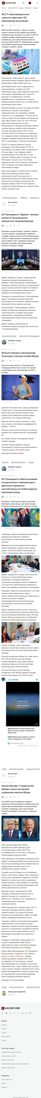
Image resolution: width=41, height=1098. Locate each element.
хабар (16, 450)
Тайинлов (28, 8)
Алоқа (3, 1083)
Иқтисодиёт (5, 1036)
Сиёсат (4, 1029)
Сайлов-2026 (12, 8)
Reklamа (4, 1087)
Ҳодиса (35, 8)
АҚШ (4, 769)
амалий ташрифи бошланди (12, 956)
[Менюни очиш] (37, 2)
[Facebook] (14, 26)
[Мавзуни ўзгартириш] (31, 3)
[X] (18, 26)
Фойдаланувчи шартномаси (11, 1052)
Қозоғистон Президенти (29, 336)
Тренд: (3, 8)
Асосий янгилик (9, 336)
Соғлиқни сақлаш (9, 198)
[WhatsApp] (6, 26)
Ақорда (20, 8)
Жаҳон (3, 1040)
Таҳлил (3, 1033)
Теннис (5, 462)
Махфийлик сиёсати (8, 1056)
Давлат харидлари (8, 1068)
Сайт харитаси (6, 1079)
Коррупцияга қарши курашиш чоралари (15, 1064)
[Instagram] (2, 26)
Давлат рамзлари (7, 1060)
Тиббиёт (23, 198)
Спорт (31, 462)
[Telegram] (10, 26)
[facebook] (14, 1013)
